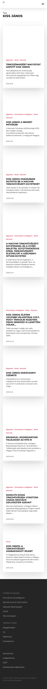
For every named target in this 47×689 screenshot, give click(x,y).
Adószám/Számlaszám (12, 607)
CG (4, 632)
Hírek (16, 60)
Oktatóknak (8, 654)
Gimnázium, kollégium (23, 114)
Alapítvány (7, 637)
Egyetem (9, 60)
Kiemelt (23, 60)
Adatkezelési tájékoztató (13, 667)
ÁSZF (5, 663)
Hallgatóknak (9, 658)
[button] (43, 4)
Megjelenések (9, 628)
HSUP (5, 611)
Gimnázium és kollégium (14, 598)
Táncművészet (9, 616)
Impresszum (8, 641)
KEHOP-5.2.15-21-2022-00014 (15, 602)
